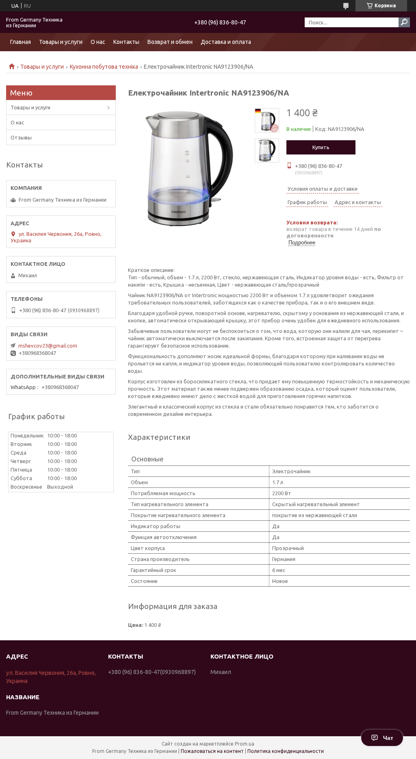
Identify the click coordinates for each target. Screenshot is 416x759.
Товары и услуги (60, 42)
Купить (320, 147)
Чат (388, 738)
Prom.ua (244, 743)
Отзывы (21, 137)
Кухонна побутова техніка (104, 66)
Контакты (126, 42)
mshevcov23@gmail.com (47, 345)
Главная (20, 42)
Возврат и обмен (170, 42)
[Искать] (404, 22)
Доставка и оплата (226, 42)
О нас (98, 42)
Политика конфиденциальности (285, 751)
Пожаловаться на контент (212, 751)
